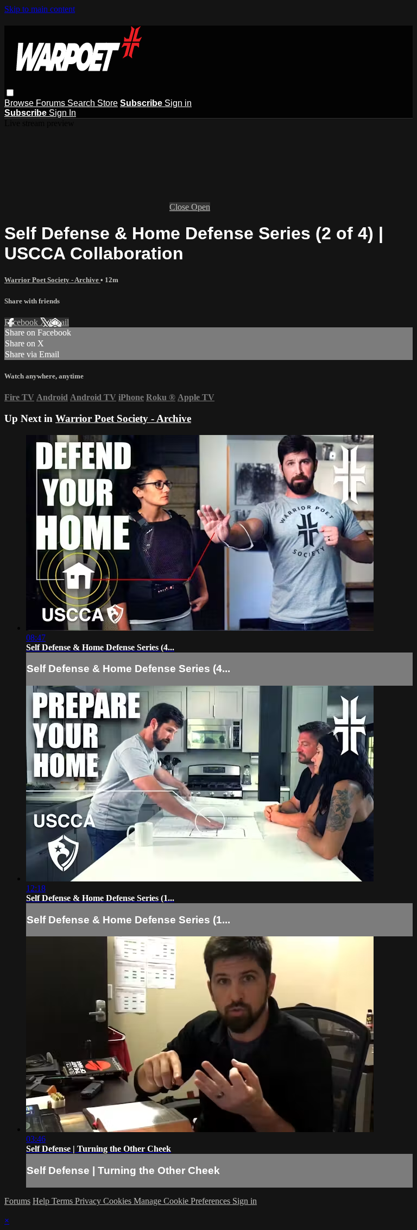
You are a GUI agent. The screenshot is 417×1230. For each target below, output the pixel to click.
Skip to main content (39, 9)
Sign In (62, 112)
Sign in (178, 103)
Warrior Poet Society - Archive (52, 280)
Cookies (118, 1201)
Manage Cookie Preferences (183, 1201)
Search (82, 103)
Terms (63, 1201)
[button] (10, 92)
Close (180, 207)
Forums (51, 103)
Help (42, 1201)
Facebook (22, 322)
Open (200, 207)
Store (107, 103)
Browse (20, 103)
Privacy (89, 1201)
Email (59, 322)
